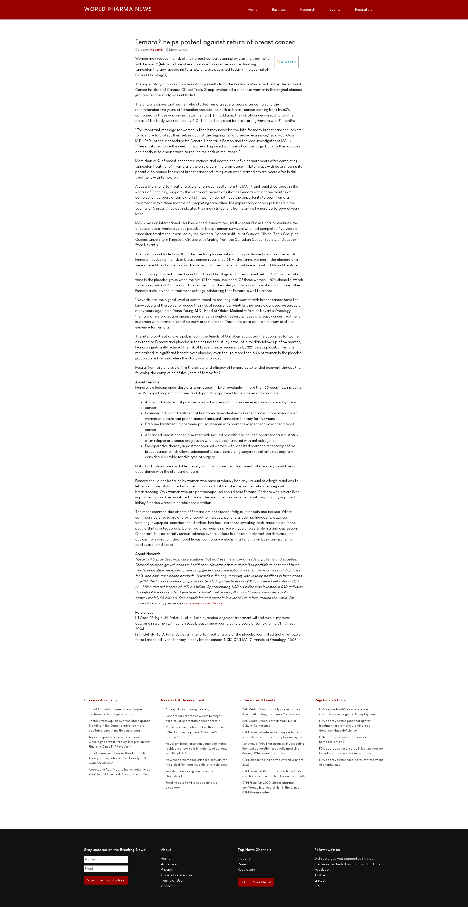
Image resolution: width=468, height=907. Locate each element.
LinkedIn (320, 880)
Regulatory (246, 869)
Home (165, 858)
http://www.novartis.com (204, 603)
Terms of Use (172, 880)
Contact (168, 886)
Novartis (156, 49)
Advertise (168, 864)
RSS (317, 886)
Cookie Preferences (176, 875)
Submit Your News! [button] (256, 882)
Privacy (167, 869)
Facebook (322, 869)
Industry (244, 858)
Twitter (320, 875)
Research (245, 864)
